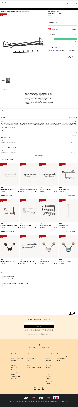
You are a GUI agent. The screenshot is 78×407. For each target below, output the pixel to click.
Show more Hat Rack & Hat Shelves (9, 288)
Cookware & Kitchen (31, 356)
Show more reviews (39, 155)
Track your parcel (14, 367)
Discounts (48, 383)
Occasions (48, 369)
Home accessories (30, 358)
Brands (47, 356)
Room (47, 371)
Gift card (28, 369)
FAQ (12, 362)
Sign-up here (73, 23)
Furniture (2, 11)
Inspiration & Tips (49, 353)
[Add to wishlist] (16, 191)
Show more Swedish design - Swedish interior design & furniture (15, 283)
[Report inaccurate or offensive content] (76, 132)
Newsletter (13, 360)
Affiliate (58, 360)
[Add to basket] (18, 191)
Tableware (29, 353)
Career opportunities (61, 358)
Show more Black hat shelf (7, 278)
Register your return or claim (17, 358)
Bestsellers (48, 367)
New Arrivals (48, 365)
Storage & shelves (8, 11)
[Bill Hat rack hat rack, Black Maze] (23, 45)
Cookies (13, 374)
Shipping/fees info (72, 50)
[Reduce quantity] (49, 39)
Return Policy (14, 356)
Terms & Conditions (15, 369)
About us (58, 353)
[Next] (44, 45)
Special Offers (48, 360)
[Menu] (76, 3)
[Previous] (2, 45)
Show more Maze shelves (7, 285)
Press (58, 362)
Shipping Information (15, 365)
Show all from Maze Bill (70, 231)
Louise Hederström (51, 11)
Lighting (28, 360)
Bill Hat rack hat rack (25, 11)
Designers (48, 358)
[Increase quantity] (52, 39)
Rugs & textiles (30, 362)
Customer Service (14, 353)
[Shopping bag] (73, 3)
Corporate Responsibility (62, 356)
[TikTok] (43, 388)
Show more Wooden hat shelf (8, 276)
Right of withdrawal (15, 378)
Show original (13, 142)
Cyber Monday (49, 380)
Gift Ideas (47, 374)
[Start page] (3, 3)
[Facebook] (35, 388)
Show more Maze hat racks (7, 281)
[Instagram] (39, 388)
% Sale (47, 362)
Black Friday (48, 378)
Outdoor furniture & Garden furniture (34, 367)
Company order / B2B (15, 376)
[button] (51, 17)
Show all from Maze (71, 195)
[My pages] (67, 3)
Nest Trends (48, 376)
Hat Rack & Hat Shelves (16, 11)
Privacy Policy (14, 371)
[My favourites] (70, 3)
